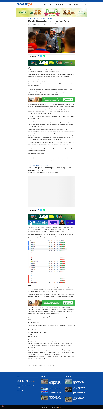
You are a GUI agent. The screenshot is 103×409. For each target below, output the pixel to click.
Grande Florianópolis (37, 165)
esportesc (44, 365)
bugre (40, 365)
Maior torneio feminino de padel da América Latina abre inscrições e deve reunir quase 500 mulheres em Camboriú (55, 390)
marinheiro (31, 160)
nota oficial (37, 160)
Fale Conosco (25, 0)
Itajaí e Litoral (35, 18)
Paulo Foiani (44, 160)
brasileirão (34, 365)
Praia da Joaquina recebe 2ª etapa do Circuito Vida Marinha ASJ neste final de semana (79, 381)
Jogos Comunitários (59, 4)
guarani (49, 365)
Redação (34, 24)
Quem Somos (19, 0)
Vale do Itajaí (49, 18)
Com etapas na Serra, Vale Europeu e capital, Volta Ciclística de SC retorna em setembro (55, 398)
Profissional (42, 18)
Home (45, 4)
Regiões (76, 4)
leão (54, 365)
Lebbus (59, 407)
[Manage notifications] (3, 406)
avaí (29, 365)
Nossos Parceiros (33, 0)
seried (56, 160)
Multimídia (69, 4)
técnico (60, 160)
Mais (82, 4)
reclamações (50, 160)
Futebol (50, 4)
